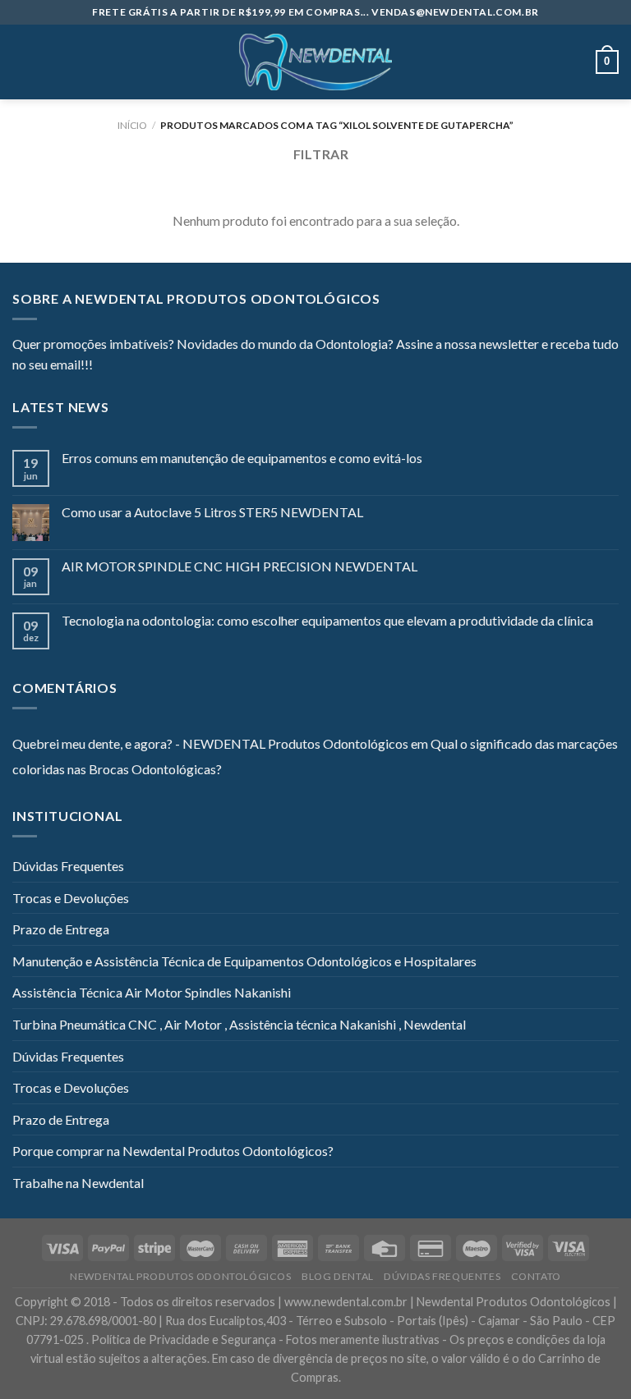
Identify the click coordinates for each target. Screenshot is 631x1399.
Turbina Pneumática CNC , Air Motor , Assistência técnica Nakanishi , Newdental (239, 1024)
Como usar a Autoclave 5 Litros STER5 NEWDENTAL (212, 512)
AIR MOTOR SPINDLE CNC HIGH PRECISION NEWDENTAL (239, 566)
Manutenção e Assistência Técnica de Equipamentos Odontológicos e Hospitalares (244, 961)
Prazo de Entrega (60, 929)
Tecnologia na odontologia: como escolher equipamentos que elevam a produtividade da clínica (327, 620)
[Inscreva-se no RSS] (205, 366)
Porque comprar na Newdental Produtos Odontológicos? (173, 1150)
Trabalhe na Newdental (78, 1182)
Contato (536, 1276)
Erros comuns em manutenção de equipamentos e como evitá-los (242, 458)
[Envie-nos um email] (165, 366)
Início (132, 125)
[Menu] (22, 62)
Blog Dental (338, 1276)
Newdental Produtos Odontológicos (181, 1276)
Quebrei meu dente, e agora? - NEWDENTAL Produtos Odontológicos (210, 743)
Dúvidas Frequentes (68, 866)
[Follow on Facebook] (105, 366)
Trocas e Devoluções (70, 898)
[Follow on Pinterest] (185, 366)
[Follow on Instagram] (125, 366)
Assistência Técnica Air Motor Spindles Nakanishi (151, 992)
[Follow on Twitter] (145, 366)
